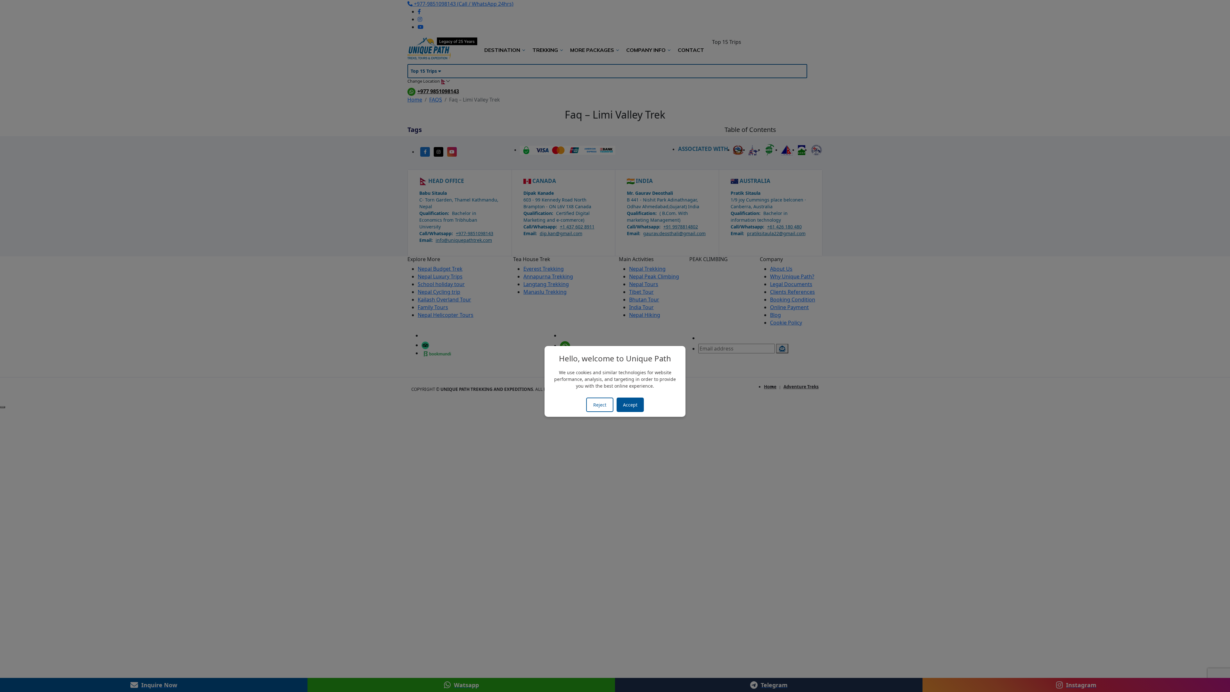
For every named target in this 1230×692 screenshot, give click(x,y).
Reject (599, 405)
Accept (630, 405)
